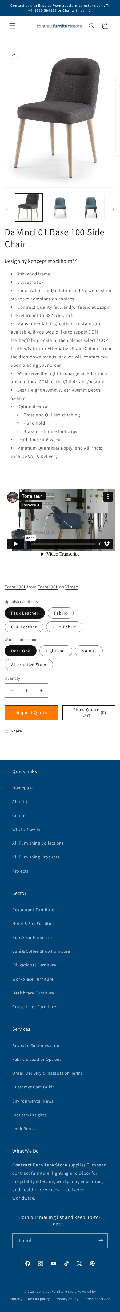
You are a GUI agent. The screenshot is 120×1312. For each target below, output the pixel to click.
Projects (20, 871)
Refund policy (39, 1299)
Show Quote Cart (89, 712)
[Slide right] (113, 209)
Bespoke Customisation (36, 1045)
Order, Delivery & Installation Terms (47, 1073)
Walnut (88, 651)
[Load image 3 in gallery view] (91, 207)
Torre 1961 (15, 587)
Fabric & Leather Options (37, 1059)
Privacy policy (67, 1299)
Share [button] (16, 731)
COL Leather (24, 627)
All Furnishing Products (35, 857)
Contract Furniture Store (57, 1291)
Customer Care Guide (33, 1087)
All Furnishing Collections (38, 843)
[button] (12, 26)
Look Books (24, 1128)
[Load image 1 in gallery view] (29, 207)
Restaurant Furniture (33, 909)
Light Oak (56, 651)
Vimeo (71, 587)
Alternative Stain (28, 664)
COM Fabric (64, 627)
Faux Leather (24, 613)
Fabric (60, 613)
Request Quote (31, 712)
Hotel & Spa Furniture (34, 923)
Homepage (23, 788)
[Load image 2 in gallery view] (60, 207)
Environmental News (33, 1101)
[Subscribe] (100, 1240)
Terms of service (97, 1299)
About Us (21, 801)
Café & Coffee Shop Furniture (41, 951)
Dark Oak (20, 651)
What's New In (26, 829)
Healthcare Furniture (33, 993)
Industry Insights (29, 1115)
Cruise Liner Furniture (34, 1006)
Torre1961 (48, 587)
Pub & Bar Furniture (32, 937)
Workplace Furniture (32, 979)
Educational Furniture (34, 965)
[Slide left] (7, 209)
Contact (20, 815)
